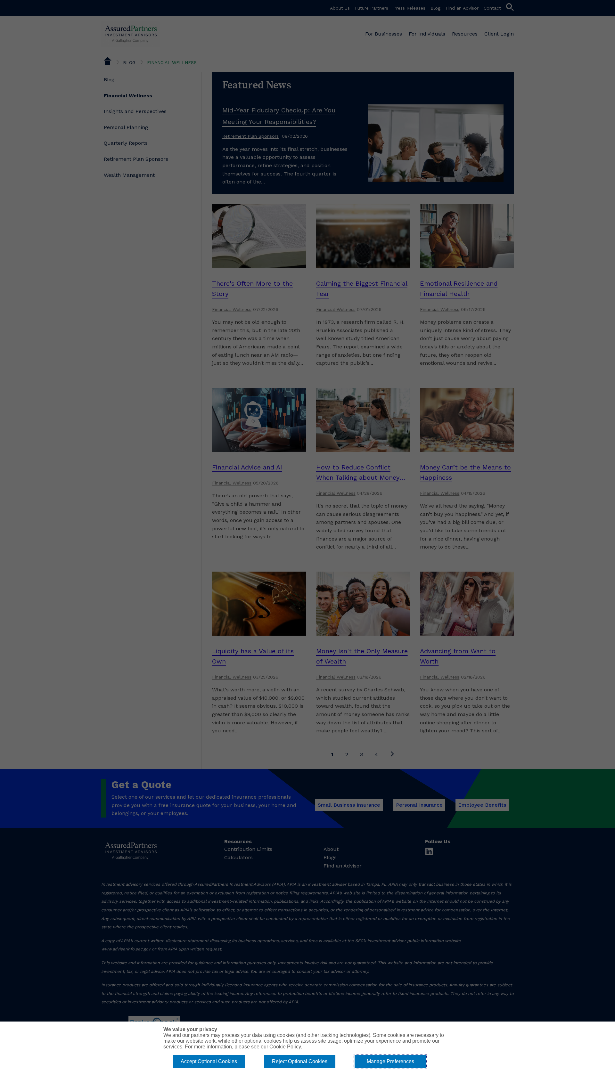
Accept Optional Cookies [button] (209, 1061)
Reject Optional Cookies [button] (299, 1061)
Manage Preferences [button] (390, 1061)
